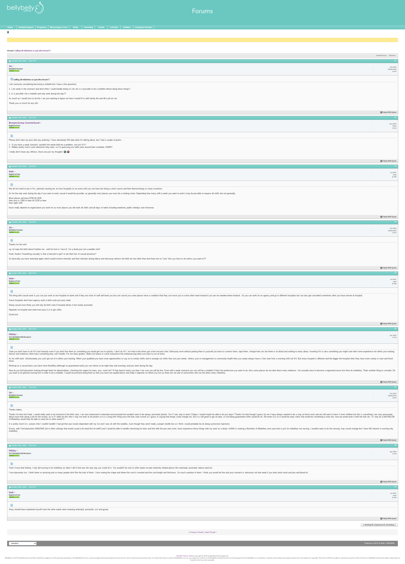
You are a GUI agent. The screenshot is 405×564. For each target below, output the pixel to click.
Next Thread (210, 532)
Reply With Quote (389, 112)
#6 (395, 329)
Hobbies (127, 27)
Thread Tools (380, 55)
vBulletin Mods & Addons (185, 556)
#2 (395, 117)
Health (101, 27)
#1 (395, 61)
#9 (395, 487)
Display (391, 55)
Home (10, 27)
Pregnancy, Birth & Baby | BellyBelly (379, 543)
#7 (395, 387)
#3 (395, 166)
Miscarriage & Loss (59, 27)
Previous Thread (196, 532)
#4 (395, 222)
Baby (75, 27)
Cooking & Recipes (143, 27)
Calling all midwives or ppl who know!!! (33, 51)
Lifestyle (114, 27)
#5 (395, 273)
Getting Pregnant (26, 27)
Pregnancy (42, 27)
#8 (395, 445)
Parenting (88, 27)
